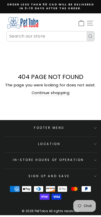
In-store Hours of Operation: (49, 160)
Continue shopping (50, 92)
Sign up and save (49, 176)
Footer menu (49, 128)
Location (49, 144)
